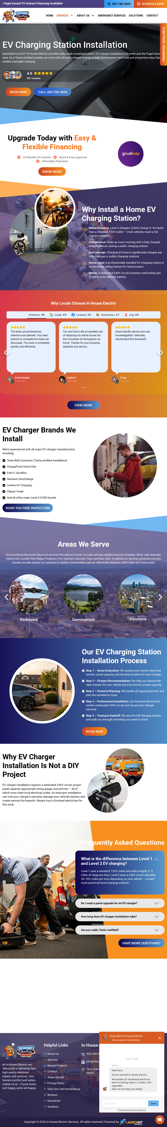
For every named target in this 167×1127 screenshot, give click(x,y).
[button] (6, 352)
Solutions (136, 15)
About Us (83, 15)
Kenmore (29, 619)
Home (49, 15)
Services (62, 15)
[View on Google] (10, 379)
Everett (138, 619)
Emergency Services (112, 15)
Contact (152, 15)
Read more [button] (69, 365)
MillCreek (83, 619)
